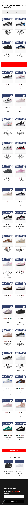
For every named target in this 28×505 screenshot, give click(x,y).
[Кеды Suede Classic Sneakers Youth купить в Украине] (7, 240)
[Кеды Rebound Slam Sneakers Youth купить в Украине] (7, 23)
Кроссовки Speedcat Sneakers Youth (7, 320)
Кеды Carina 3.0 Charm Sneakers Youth (20, 109)
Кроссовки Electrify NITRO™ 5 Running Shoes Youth (7, 133)
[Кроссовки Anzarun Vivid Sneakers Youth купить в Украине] (20, 194)
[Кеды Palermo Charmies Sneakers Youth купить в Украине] (7, 194)
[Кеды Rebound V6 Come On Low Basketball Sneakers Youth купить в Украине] (7, 264)
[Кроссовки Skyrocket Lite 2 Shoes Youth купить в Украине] (20, 217)
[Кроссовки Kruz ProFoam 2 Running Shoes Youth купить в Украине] (20, 171)
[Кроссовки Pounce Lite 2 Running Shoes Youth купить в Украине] (7, 77)
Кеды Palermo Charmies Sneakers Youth (7, 203)
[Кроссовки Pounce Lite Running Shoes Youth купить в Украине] (20, 334)
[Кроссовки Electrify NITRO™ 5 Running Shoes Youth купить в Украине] (7, 123)
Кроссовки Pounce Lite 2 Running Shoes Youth (7, 86)
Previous (3, 318)
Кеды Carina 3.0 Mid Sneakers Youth (20, 414)
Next (11, 318)
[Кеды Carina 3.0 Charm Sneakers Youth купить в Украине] (20, 100)
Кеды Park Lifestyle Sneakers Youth (20, 56)
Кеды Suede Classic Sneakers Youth (7, 250)
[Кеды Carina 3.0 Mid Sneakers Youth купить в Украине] (20, 405)
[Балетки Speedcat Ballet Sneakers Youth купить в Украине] (20, 264)
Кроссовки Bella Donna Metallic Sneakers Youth (20, 250)
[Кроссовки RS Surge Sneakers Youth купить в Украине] (7, 47)
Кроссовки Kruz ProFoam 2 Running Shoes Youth (20, 180)
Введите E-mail (8, 496)
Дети (4, 2)
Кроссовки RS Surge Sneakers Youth (7, 56)
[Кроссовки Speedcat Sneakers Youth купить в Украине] (7, 311)
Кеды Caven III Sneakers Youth (20, 320)
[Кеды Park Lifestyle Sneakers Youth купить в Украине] (20, 47)
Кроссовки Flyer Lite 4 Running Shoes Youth (20, 133)
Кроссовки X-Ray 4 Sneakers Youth (7, 157)
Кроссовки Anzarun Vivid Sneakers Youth (20, 203)
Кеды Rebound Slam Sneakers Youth (7, 33)
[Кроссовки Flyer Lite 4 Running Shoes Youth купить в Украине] (20, 123)
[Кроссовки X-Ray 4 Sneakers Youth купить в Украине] (7, 147)
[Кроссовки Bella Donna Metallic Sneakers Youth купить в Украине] (20, 240)
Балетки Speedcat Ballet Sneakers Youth (20, 273)
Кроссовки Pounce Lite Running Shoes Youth (20, 344)
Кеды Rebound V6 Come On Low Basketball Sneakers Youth (7, 273)
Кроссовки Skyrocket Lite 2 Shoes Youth (20, 227)
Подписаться (14, 501)
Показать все (14, 450)
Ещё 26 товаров (14, 446)
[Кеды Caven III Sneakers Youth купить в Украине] (20, 311)
